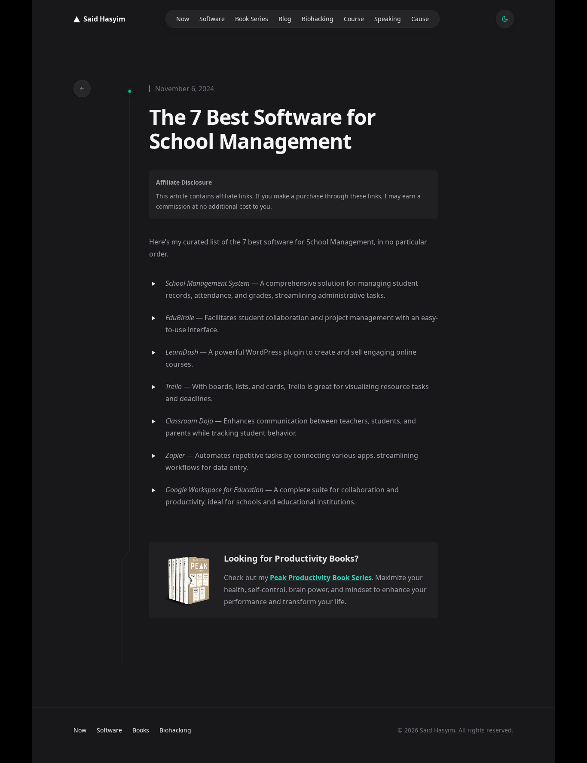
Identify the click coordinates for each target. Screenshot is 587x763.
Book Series (251, 19)
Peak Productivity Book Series (321, 577)
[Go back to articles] (82, 88)
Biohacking (317, 19)
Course (354, 19)
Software (212, 19)
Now (182, 19)
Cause (420, 19)
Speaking (387, 19)
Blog (284, 19)
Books (140, 730)
